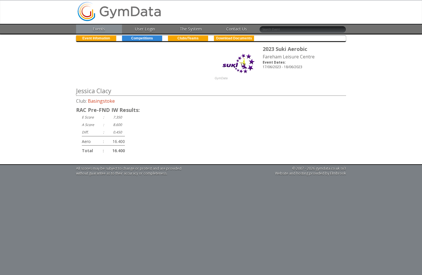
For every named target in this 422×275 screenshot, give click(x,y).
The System (191, 29)
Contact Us (236, 29)
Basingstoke (101, 101)
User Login (145, 29)
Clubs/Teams (188, 38)
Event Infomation (96, 38)
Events (99, 29)
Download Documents (234, 38)
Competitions (142, 38)
